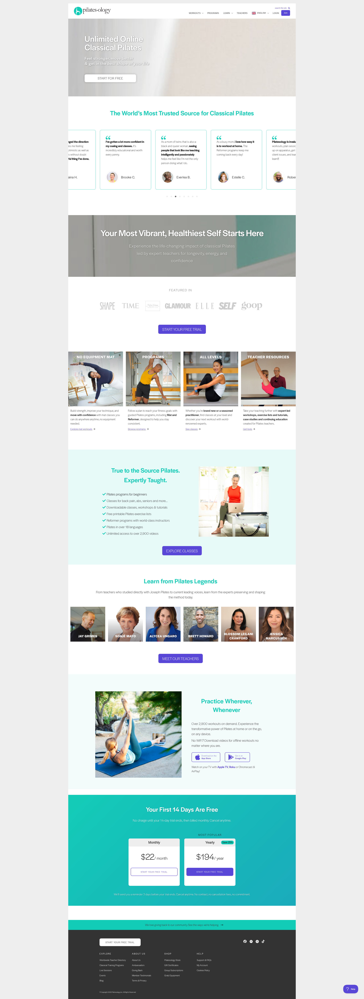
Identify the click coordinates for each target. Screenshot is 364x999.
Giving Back (137, 970)
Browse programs (137, 429)
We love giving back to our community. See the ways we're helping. (182, 925)
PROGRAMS (213, 13)
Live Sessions (106, 970)
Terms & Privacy (139, 980)
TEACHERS (242, 13)
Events (103, 975)
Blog (102, 980)
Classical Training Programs (112, 965)
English (261, 13)
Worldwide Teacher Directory (113, 959)
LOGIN (276, 13)
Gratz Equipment (172, 975)
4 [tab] (179, 196)
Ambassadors (138, 965)
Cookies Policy (203, 970)
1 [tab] (167, 196)
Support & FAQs (204, 959)
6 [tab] (188, 196)
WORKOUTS (194, 13)
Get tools (247, 429)
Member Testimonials (141, 975)
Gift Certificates (171, 965)
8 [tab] (197, 196)
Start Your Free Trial (154, 871)
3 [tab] (175, 196)
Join (286, 13)
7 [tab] (192, 196)
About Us (136, 959)
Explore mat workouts (81, 429)
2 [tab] (171, 196)
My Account (202, 965)
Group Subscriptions (173, 970)
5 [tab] (184, 196)
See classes (192, 429)
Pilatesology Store (172, 959)
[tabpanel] (182, 160)
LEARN (226, 13)
